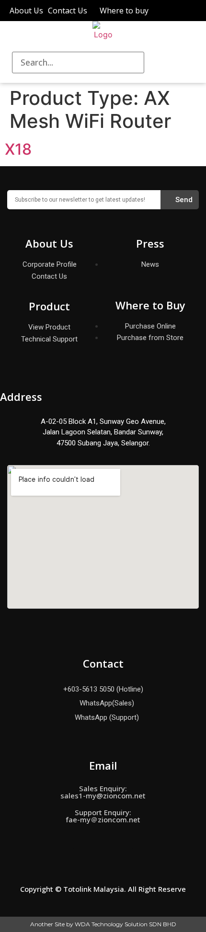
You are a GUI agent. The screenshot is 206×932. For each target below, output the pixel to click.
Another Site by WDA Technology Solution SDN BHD (103, 924)
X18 (18, 149)
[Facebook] (68, 859)
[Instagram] (103, 859)
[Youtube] (138, 859)
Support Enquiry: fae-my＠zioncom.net (103, 815)
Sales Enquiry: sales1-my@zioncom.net (103, 792)
